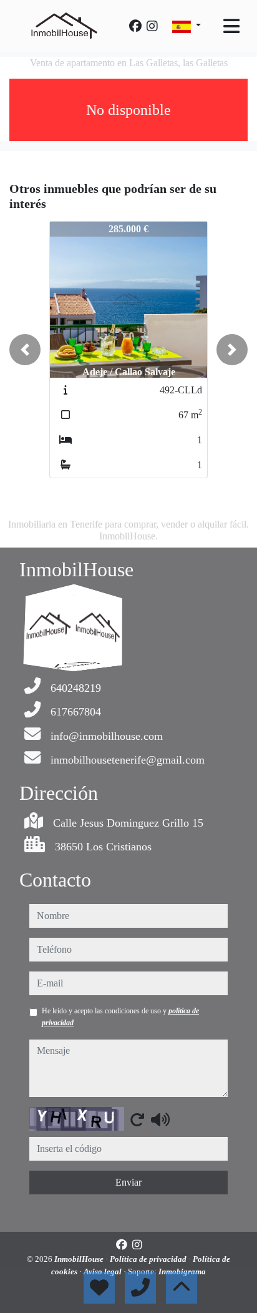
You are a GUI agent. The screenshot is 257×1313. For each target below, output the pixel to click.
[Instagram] (152, 26)
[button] (25, 349)
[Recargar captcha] (137, 1119)
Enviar (128, 1182)
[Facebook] (135, 26)
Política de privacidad (149, 1259)
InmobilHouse (79, 1259)
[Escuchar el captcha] (160, 1119)
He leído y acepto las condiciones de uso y (120, 1016)
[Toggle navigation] (231, 26)
